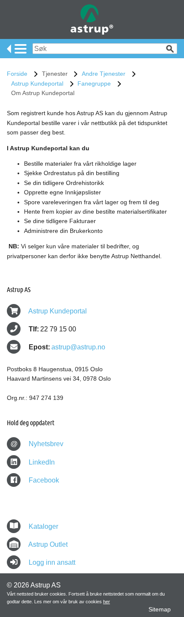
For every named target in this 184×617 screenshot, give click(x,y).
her (106, 601)
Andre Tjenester (103, 73)
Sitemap (159, 609)
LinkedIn (41, 462)
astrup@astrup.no (78, 347)
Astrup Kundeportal (37, 83)
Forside (17, 73)
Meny (17, 48)
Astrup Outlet (48, 544)
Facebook (43, 480)
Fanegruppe (94, 83)
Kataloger (43, 526)
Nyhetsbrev (37, 444)
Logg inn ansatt (52, 562)
